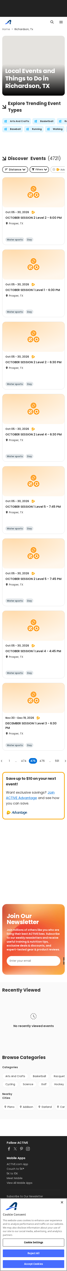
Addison (28, 1107)
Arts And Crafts (15, 1076)
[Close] (62, 1202)
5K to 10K (12, 1173)
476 (42, 761)
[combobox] (15, 169)
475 (33, 761)
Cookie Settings (33, 1242)
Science (28, 1084)
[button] (39, 169)
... (16, 761)
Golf (44, 1084)
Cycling (10, 1084)
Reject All (33, 1253)
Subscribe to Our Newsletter (25, 1196)
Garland (47, 1107)
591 (57, 761)
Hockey (59, 1084)
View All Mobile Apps (19, 1183)
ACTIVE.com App (17, 1164)
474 (23, 761)
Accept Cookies (33, 1264)
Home (6, 29)
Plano (11, 1107)
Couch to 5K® (15, 1169)
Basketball (39, 1076)
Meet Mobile (15, 1178)
